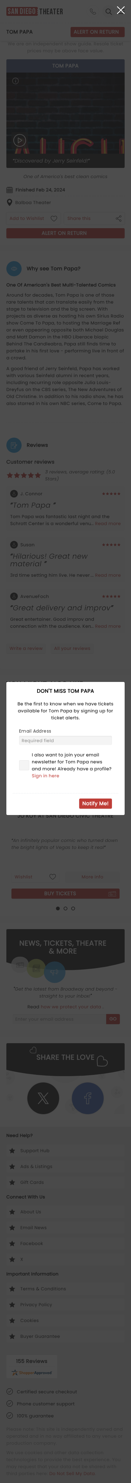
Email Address (35, 731)
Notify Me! (95, 803)
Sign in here (45, 776)
